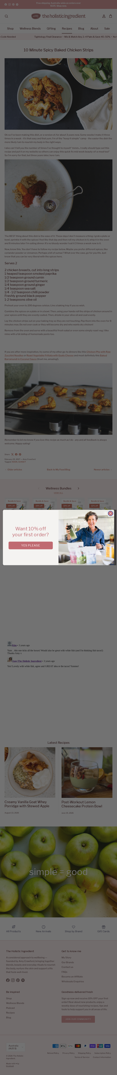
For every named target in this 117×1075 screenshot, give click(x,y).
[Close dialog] (110, 513)
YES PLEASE (30, 545)
